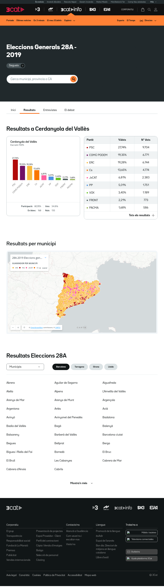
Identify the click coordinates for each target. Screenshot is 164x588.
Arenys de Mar (15, 400)
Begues (11, 443)
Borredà (59, 452)
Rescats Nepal (70, 2)
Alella (9, 391)
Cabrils (58, 469)
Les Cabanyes (63, 460)
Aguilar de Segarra (66, 383)
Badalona (108, 417)
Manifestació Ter (118, 2)
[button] (121, 215)
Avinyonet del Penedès (68, 417)
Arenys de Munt (64, 400)
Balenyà (107, 426)
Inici (13, 110)
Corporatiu (127, 10)
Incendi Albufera (54, 2)
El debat (69, 110)
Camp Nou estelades (137, 2)
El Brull (10, 460)
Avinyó (10, 417)
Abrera (10, 383)
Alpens (58, 391)
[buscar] (73, 79)
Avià (105, 409)
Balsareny (12, 434)
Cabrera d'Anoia (16, 469)
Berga (106, 443)
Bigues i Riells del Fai (19, 452)
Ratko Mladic (102, 2)
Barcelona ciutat (112, 434)
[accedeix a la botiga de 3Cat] (143, 10)
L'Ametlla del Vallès (114, 391)
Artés (57, 409)
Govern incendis (86, 2)
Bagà (57, 426)
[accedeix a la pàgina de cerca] (149, 10)
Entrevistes (50, 110)
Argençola (108, 400)
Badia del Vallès (16, 426)
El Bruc (106, 452)
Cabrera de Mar (112, 460)
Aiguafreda (109, 383)
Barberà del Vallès (65, 434)
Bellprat (59, 443)
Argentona (12, 409)
